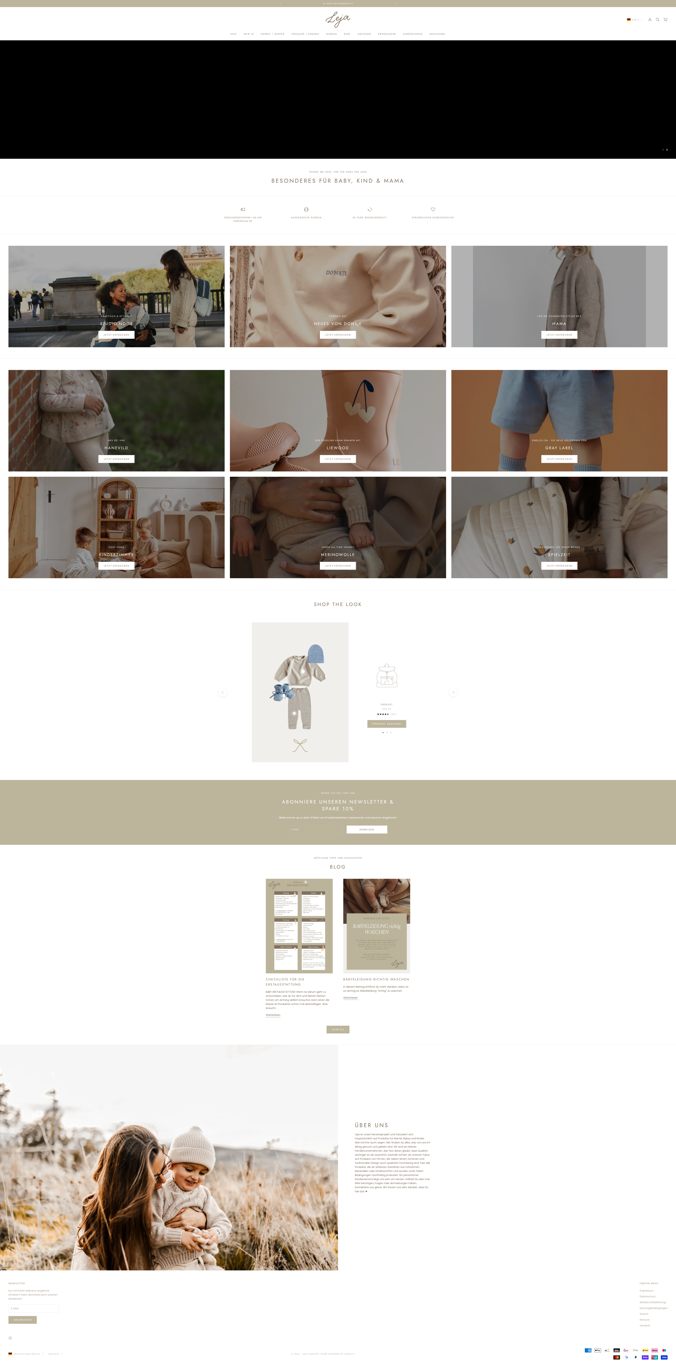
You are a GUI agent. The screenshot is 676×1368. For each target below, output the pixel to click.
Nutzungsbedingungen (654, 1308)
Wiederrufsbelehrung (653, 1302)
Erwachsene (387, 34)
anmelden (366, 829)
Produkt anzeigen (387, 723)
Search (644, 1314)
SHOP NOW (338, 118)
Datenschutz (648, 1296)
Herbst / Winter (272, 34)
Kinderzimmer (413, 34)
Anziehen (364, 34)
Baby (347, 34)
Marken (331, 34)
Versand (645, 1325)
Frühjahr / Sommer (305, 34)
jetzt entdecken (116, 459)
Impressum (647, 1290)
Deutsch (54, 1353)
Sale (234, 34)
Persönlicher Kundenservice (433, 217)
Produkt (387, 704)
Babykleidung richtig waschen (376, 979)
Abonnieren (23, 1319)
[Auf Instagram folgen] (10, 1338)
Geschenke (437, 34)
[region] (338, 99)
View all (338, 1029)
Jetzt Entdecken (116, 334)
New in (249, 34)
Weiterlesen (273, 1015)
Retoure (644, 1319)
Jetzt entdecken (559, 334)
